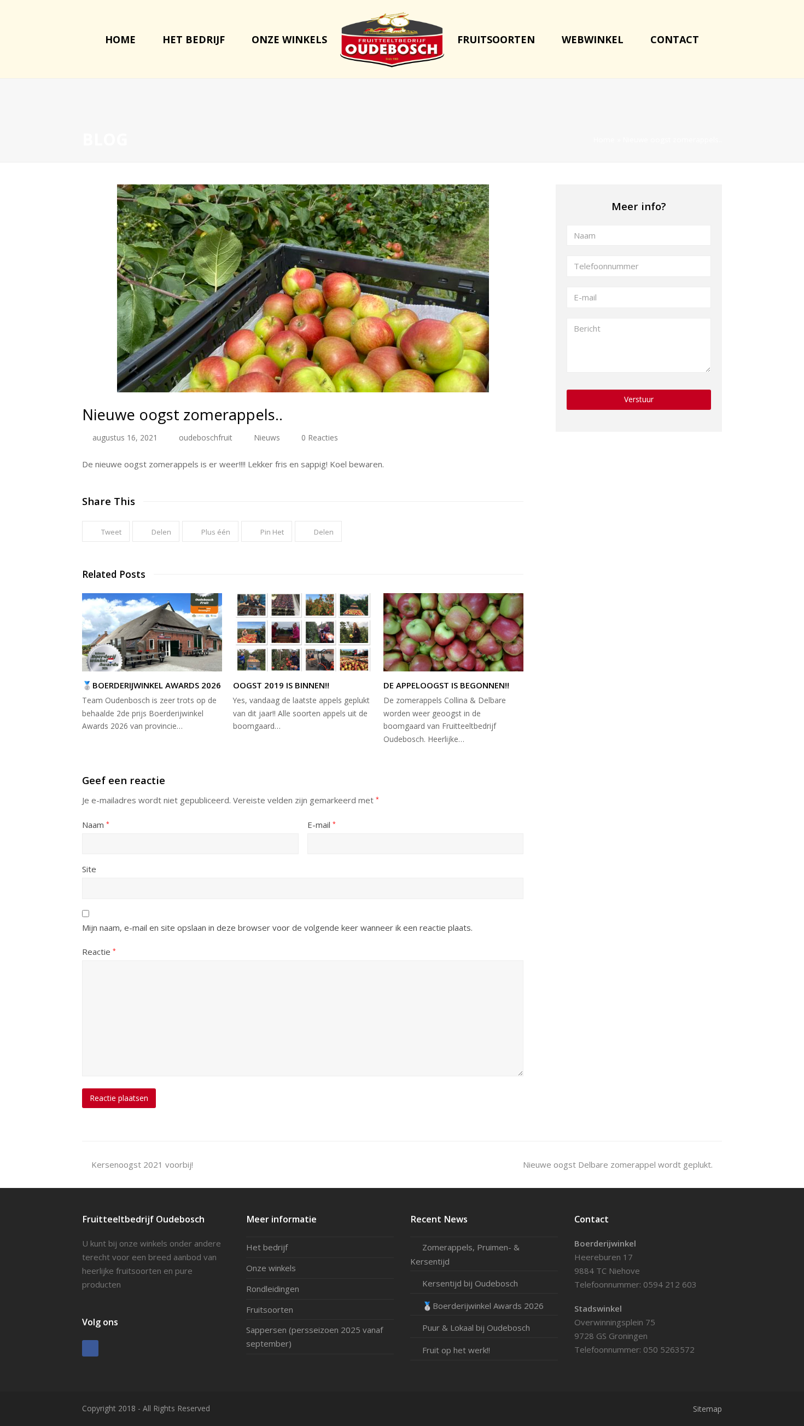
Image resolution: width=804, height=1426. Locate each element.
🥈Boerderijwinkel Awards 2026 (151, 685)
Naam (95, 824)
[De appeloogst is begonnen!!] (453, 632)
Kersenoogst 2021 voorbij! (142, 1164)
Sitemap (707, 1409)
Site (89, 868)
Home (604, 139)
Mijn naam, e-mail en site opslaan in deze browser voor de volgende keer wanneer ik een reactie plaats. (277, 927)
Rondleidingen (272, 1288)
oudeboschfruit (205, 437)
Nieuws (267, 437)
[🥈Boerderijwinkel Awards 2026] (152, 632)
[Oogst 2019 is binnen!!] (303, 632)
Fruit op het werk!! (456, 1349)
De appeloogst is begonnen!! (446, 685)
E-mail (321, 824)
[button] (106, 531)
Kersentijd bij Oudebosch (470, 1283)
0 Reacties (319, 437)
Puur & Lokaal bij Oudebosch (476, 1327)
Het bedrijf (267, 1247)
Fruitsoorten (269, 1309)
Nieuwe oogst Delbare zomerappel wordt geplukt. (618, 1164)
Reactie (99, 951)
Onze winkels (271, 1267)
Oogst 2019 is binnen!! (281, 685)
